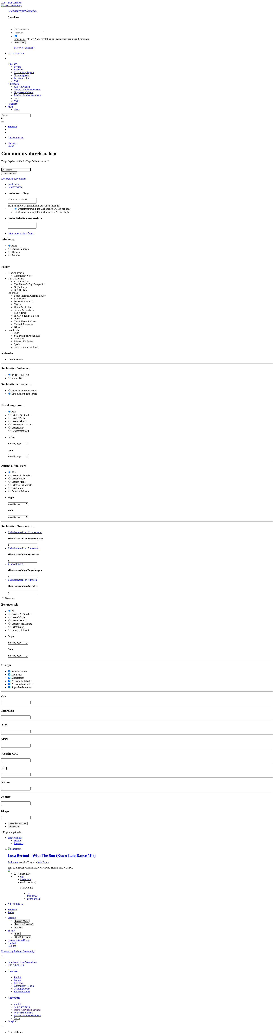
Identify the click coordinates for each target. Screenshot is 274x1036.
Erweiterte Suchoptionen (13, 178)
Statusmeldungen (20, 249)
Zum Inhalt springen (11, 2)
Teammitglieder (21, 75)
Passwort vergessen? (24, 47)
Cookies (12, 945)
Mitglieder (16, 674)
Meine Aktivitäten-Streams (27, 89)
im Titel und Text (20, 375)
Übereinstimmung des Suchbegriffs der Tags (44, 208)
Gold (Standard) (22, 937)
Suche (17, 98)
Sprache (12, 917)
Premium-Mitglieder (21, 681)
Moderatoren (17, 677)
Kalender (18, 69)
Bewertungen (15, 564)
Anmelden (19, 42)
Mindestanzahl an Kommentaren (25, 532)
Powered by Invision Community (18, 951)
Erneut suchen (9, 173)
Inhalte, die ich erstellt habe (27, 95)
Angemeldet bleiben (24, 39)
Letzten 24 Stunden (21, 415)
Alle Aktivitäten (22, 86)
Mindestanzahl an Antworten (23, 548)
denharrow (13, 862)
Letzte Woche (18, 418)
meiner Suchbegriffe (24, 390)
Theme (11, 930)
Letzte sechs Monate (22, 424)
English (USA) (21, 921)
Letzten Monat (19, 421)
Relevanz (18, 843)
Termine (16, 255)
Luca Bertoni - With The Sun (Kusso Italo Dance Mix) (52, 855)
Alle (13, 411)
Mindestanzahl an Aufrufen (22, 579)
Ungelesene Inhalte (23, 92)
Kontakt (12, 943)
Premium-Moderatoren (22, 684)
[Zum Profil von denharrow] (14, 848)
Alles (14, 245)
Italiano (18, 927)
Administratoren (19, 671)
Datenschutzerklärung (18, 940)
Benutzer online (22, 78)
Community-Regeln (24, 72)
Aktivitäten (13, 83)
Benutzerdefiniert (20, 430)
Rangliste (12, 103)
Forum (17, 66)
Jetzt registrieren (16, 53)
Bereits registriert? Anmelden (23, 11)
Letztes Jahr (17, 427)
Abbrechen (14, 827)
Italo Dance (43, 862)
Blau (17, 934)
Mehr (16, 81)
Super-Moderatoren (21, 687)
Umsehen (12, 63)
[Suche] (2, 121)
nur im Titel (17, 378)
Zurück (17, 977)
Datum (17, 840)
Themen (16, 252)
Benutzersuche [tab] (15, 187)
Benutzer (9, 598)
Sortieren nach (15, 837)
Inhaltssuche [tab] (14, 184)
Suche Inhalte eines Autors (21, 233)
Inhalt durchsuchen (17, 823)
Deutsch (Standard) (24, 924)
